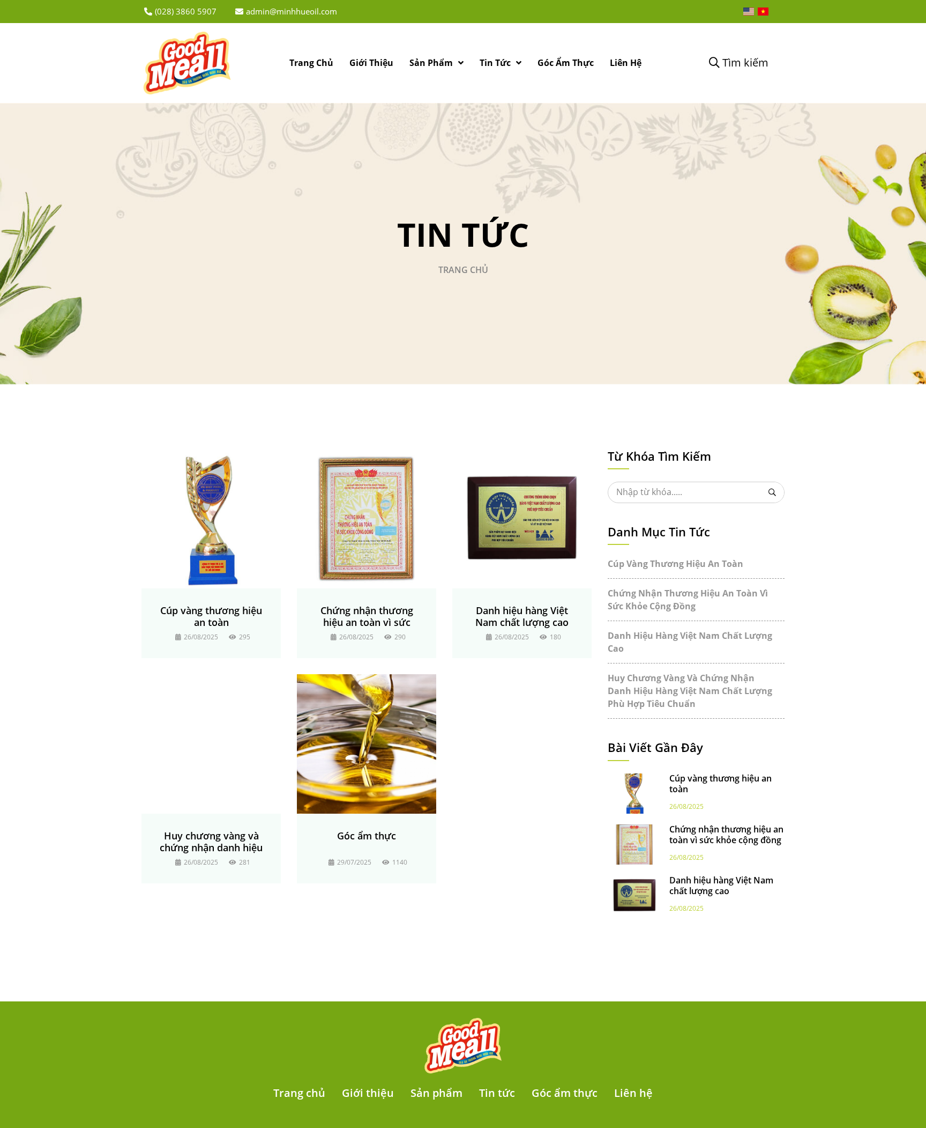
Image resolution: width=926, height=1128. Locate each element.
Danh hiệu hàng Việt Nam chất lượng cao (522, 616)
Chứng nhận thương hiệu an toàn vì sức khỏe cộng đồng (366, 616)
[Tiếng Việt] (763, 12)
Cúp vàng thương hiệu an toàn (211, 616)
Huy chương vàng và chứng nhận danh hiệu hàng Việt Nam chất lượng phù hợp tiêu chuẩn (211, 841)
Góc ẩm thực (366, 836)
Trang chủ (463, 270)
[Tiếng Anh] (748, 12)
